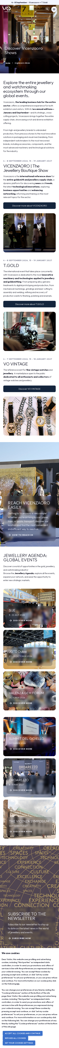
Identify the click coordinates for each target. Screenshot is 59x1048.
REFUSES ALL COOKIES (15, 1038)
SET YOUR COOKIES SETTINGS (19, 1043)
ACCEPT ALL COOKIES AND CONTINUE (22, 1033)
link (17, 984)
